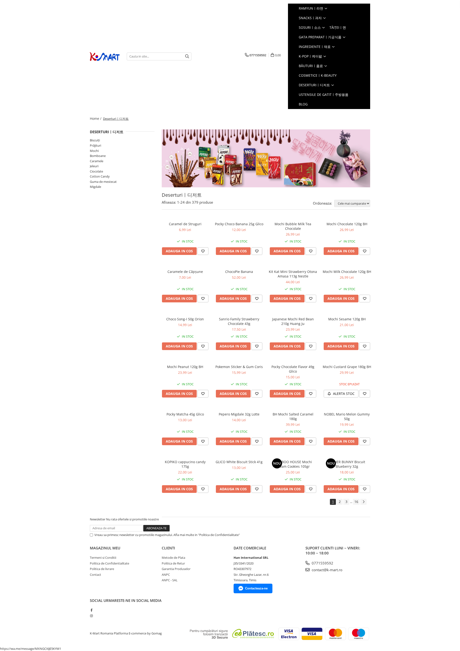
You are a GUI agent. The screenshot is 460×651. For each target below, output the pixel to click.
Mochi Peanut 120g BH (185, 366)
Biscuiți (95, 140)
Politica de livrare (102, 569)
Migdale (95, 186)
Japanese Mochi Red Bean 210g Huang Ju (293, 321)
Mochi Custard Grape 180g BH (347, 366)
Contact (95, 574)
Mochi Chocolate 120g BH (347, 224)
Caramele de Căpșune (185, 271)
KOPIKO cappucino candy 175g (185, 464)
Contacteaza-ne (256, 588)
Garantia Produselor (176, 569)
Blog (303, 104)
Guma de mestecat (103, 181)
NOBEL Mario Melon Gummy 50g (347, 416)
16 (356, 501)
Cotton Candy (100, 176)
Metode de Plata (173, 557)
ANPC (166, 574)
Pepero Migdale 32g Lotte (239, 414)
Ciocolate (96, 171)
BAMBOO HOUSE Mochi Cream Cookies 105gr (293, 464)
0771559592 (322, 563)
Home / (96, 118)
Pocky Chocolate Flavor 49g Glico (292, 369)
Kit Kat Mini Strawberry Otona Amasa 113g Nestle (293, 273)
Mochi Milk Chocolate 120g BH (347, 271)
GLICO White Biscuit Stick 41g (239, 462)
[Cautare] (187, 56)
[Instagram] (91, 616)
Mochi (94, 151)
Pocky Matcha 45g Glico (185, 414)
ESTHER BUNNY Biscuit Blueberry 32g (346, 464)
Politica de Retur (173, 563)
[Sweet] (266, 158)
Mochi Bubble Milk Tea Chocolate (293, 226)
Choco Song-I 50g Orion (185, 319)
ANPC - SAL (170, 580)
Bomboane (98, 156)
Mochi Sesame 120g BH (347, 319)
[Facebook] (91, 610)
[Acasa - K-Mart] (105, 56)
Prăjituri (95, 145)
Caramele (96, 161)
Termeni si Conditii (103, 557)
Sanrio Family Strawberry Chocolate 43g (239, 321)
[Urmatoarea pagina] (363, 502)
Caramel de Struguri (185, 224)
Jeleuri (94, 166)
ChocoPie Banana (239, 271)
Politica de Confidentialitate (109, 563)
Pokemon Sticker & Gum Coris (239, 366)
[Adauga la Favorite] (202, 251)
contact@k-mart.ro (326, 569)
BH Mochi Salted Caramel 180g (293, 416)
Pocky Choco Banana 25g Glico (239, 224)
